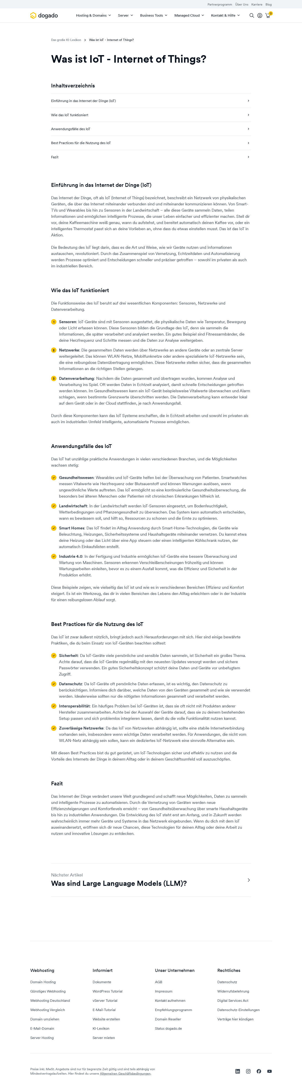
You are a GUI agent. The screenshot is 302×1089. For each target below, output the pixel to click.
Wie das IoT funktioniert (69, 115)
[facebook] (259, 1071)
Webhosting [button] (42, 970)
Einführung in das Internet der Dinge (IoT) (83, 100)
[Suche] (252, 15)
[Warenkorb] (268, 15)
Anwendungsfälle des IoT (70, 129)
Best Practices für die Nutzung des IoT (81, 143)
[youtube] (269, 1071)
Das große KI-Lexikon (66, 40)
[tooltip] (260, 15)
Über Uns (241, 4)
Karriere (256, 4)
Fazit (54, 157)
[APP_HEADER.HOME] (44, 15)
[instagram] (248, 1071)
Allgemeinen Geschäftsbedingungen (125, 1073)
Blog (269, 4)
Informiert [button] (103, 970)
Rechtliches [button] (228, 970)
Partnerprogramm (220, 4)
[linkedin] (237, 1071)
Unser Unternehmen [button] (175, 970)
